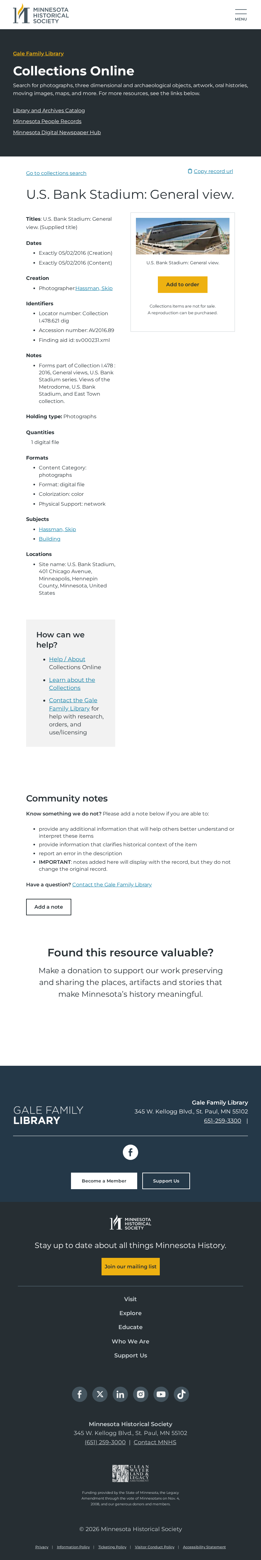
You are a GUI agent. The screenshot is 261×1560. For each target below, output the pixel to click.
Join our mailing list (131, 1267)
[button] (241, 15)
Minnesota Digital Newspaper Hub (57, 132)
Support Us (166, 1181)
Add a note (48, 907)
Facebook (130, 1152)
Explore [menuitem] (130, 1313)
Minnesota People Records (47, 121)
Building (49, 539)
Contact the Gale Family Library (112, 885)
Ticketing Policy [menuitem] (112, 1547)
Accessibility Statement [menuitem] (204, 1547)
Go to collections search (56, 173)
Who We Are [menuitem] (130, 1341)
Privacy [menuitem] (41, 1547)
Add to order (182, 284)
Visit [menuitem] (130, 1299)
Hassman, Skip (94, 288)
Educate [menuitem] (130, 1327)
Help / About (67, 659)
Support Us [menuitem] (130, 1355)
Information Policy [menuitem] (73, 1547)
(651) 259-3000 (105, 1442)
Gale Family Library (38, 54)
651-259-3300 (222, 1120)
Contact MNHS (155, 1442)
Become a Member (104, 1181)
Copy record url (213, 171)
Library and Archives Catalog (49, 110)
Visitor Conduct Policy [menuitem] (154, 1547)
